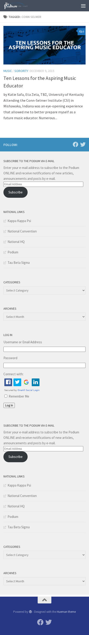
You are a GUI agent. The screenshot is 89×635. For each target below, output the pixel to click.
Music (7, 71)
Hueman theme (66, 612)
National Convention (22, 231)
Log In (9, 405)
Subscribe (15, 192)
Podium (13, 252)
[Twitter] (83, 144)
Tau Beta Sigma (19, 262)
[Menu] (83, 5)
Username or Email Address (22, 342)
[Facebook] (75, 144)
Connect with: (13, 374)
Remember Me (19, 396)
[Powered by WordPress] (30, 611)
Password (10, 358)
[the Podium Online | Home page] (20, 6)
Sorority (21, 71)
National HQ (16, 242)
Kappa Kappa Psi (19, 221)
